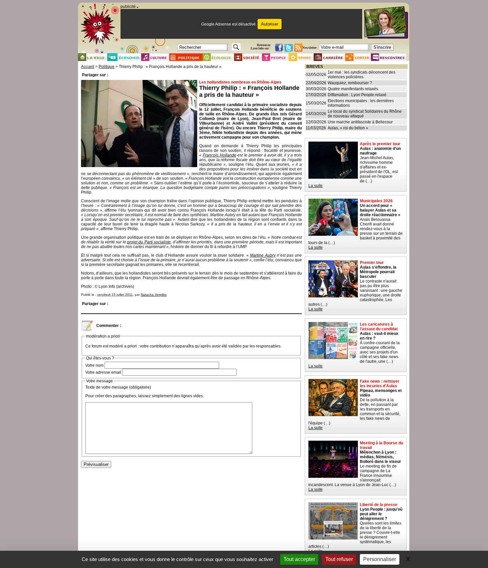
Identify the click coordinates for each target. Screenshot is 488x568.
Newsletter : (310, 47)
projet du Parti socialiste (149, 242)
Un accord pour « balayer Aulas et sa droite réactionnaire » (380, 210)
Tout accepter (299, 559)
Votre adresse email (103, 372)
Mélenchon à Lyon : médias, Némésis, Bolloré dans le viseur (380, 457)
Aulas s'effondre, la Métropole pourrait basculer (378, 272)
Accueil (87, 66)
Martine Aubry (263, 255)
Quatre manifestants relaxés (353, 89)
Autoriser (269, 24)
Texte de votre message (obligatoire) (118, 387)
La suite (315, 185)
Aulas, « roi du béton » (348, 128)
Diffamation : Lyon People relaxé (357, 95)
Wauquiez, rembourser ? (350, 83)
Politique (107, 66)
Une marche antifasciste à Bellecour (360, 122)
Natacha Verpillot (154, 294)
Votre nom (94, 365)
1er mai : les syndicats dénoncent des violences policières (361, 74)
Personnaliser (379, 559)
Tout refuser (339, 559)
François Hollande (219, 155)
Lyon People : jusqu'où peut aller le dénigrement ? (381, 514)
